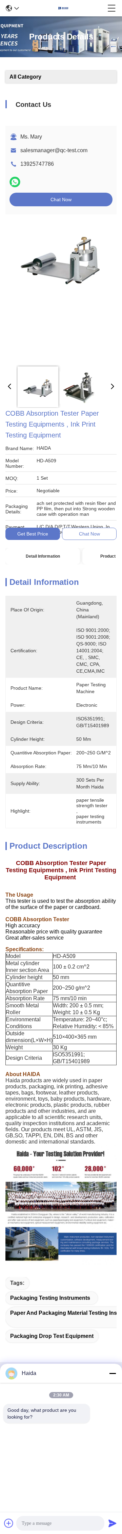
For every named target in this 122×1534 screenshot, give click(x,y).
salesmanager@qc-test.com (53, 150)
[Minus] (112, 1373)
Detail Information (43, 556)
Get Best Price (32, 533)
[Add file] (9, 1523)
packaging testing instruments (50, 1298)
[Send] (112, 1523)
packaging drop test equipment (52, 1336)
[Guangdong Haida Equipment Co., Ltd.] (63, 8)
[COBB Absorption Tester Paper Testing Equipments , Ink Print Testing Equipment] (60, 290)
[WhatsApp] (15, 182)
